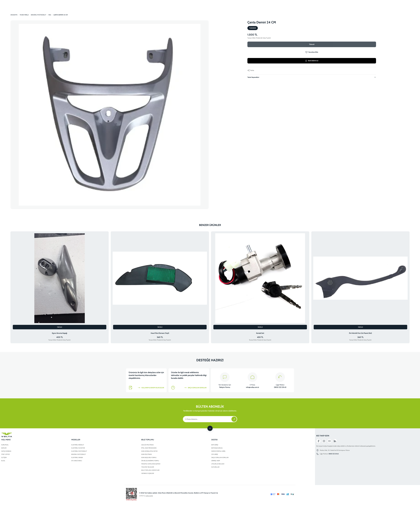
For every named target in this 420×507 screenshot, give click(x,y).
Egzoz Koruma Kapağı (59, 333)
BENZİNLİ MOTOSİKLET (78, 454)
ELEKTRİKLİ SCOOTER (78, 448)
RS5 (50, 15)
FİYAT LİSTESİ (5, 454)
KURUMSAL (5, 445)
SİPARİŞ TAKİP (215, 460)
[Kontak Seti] (260, 278)
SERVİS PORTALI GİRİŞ (218, 451)
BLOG (3, 460)
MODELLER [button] (75, 440)
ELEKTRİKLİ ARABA (77, 457)
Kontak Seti (260, 333)
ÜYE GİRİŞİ (214, 454)
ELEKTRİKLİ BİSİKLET (77, 445)
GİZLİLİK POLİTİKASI (147, 445)
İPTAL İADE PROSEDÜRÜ (149, 448)
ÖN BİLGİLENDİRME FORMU (150, 460)
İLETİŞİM (4, 457)
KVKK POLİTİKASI (146, 454)
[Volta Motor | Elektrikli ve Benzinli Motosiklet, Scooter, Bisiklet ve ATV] (140, 435)
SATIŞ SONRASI (6, 451)
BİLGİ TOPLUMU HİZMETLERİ (150, 470)
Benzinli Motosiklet (38, 15)
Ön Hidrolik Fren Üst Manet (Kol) (360, 333)
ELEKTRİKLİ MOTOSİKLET (79, 451)
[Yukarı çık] (210, 428)
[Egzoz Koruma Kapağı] (59, 278)
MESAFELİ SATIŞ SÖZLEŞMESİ (150, 464)
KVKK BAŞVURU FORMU (148, 457)
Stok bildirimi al (313, 61)
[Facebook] (318, 441)
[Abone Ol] (234, 419)
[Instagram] (324, 441)
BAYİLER (3, 448)
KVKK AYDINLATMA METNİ (149, 451)
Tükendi (311, 44)
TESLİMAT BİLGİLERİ (147, 467)
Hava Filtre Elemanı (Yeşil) (160, 333)
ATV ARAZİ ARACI (76, 460)
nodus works (149, 495)
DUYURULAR (215, 467)
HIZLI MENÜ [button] (6, 440)
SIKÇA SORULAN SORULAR (219, 457)
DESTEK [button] (214, 440)
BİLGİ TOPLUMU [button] (147, 440)
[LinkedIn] (335, 441)
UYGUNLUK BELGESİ (217, 464)
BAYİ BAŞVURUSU (217, 448)
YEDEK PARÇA (24, 15)
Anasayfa (13, 15)
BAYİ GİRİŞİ (214, 445)
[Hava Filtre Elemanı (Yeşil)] (160, 278)
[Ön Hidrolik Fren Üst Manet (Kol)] (360, 278)
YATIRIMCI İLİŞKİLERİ (147, 473)
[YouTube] (329, 441)
